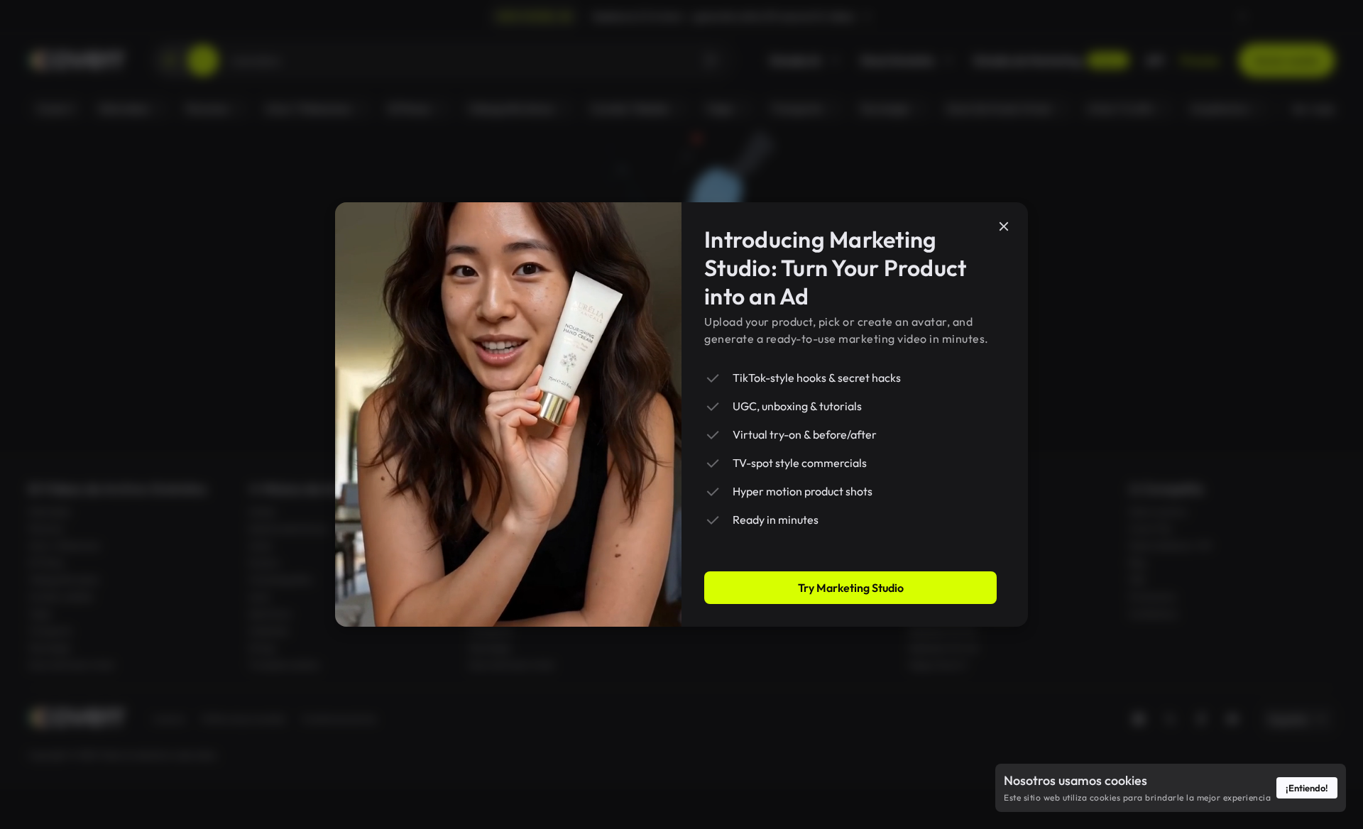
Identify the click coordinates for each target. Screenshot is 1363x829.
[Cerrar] (1004, 226)
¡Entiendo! (1307, 788)
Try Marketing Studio (851, 588)
